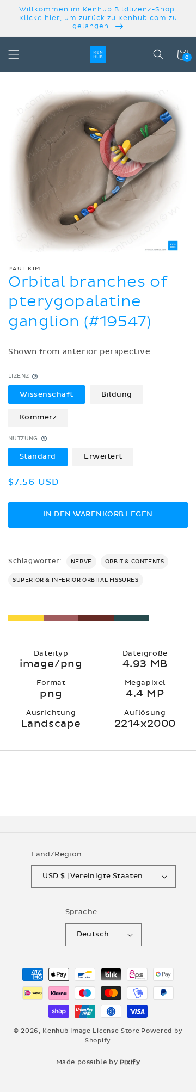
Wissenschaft (47, 394)
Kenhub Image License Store (90, 1030)
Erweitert (103, 456)
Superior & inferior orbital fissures (76, 580)
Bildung (116, 394)
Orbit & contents (134, 561)
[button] (14, 54)
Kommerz (38, 417)
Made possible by (98, 1062)
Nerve (81, 561)
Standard (38, 456)
